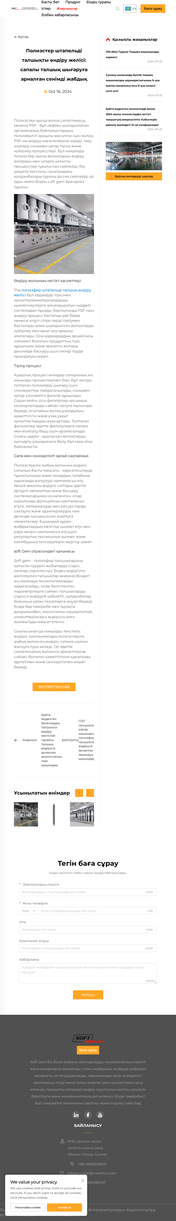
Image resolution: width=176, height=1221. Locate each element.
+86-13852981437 (92, 1182)
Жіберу (88, 995)
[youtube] (100, 1115)
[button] (79, 793)
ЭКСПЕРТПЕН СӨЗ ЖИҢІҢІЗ (54, 688)
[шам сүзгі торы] (54, 814)
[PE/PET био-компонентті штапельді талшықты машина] (82, 814)
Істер (46, 8)
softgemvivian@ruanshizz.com (91, 1173)
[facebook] (88, 1115)
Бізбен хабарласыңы (60, 15)
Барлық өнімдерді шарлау (134, 176)
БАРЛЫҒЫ (70, 740)
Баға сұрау (153, 8)
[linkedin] (76, 1115)
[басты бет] (24, 8)
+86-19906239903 (91, 1164)
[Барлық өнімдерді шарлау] (134, 156)
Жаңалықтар (67, 8)
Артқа (23, 37)
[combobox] (28, 911)
